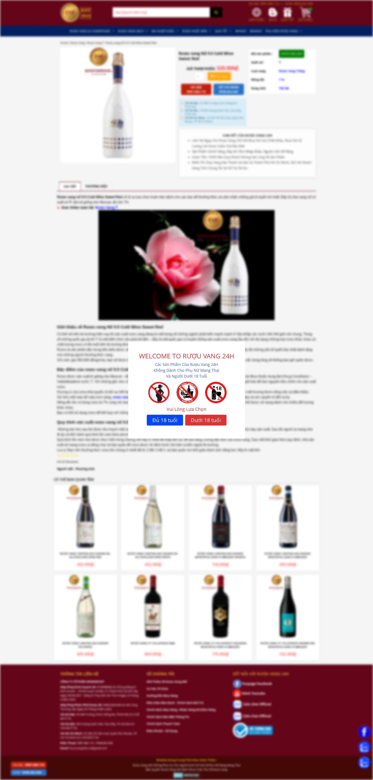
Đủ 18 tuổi (164, 420)
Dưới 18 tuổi (206, 420)
